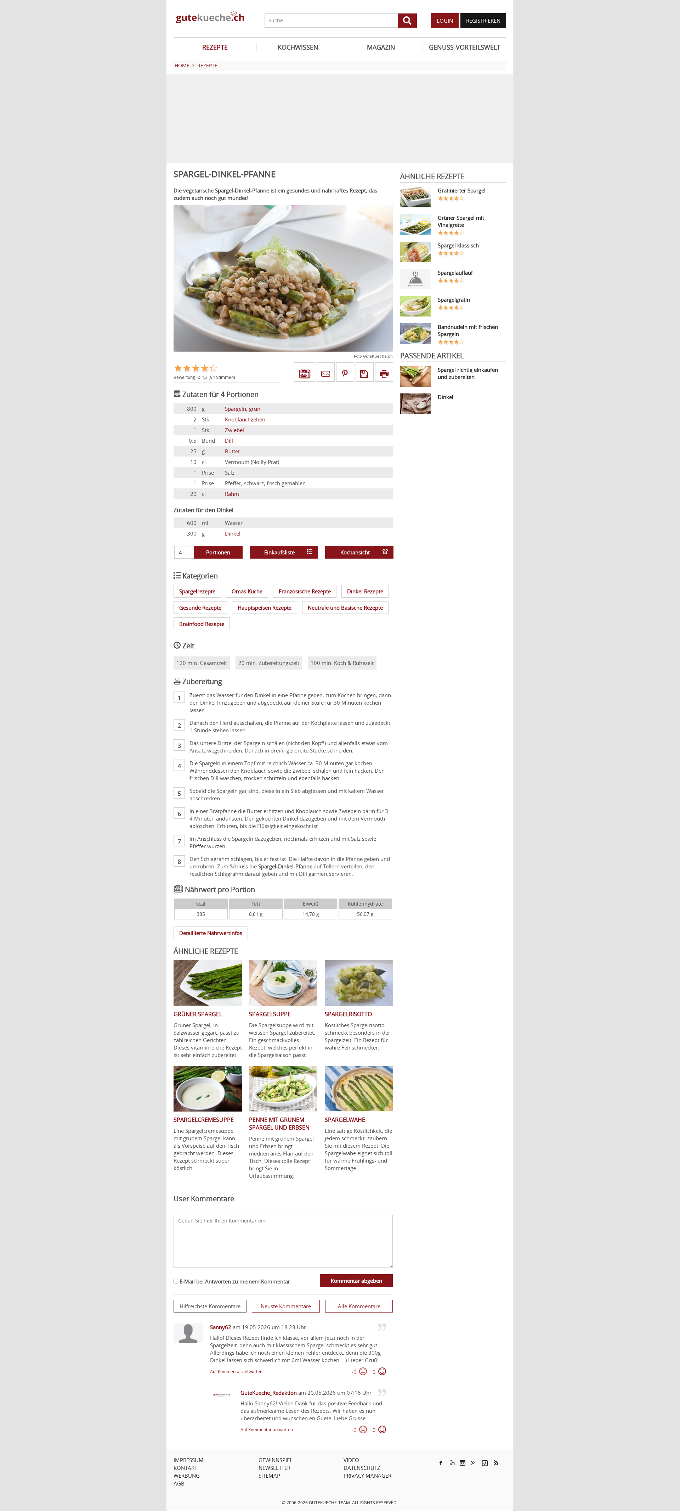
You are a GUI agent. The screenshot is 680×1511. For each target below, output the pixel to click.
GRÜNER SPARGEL (198, 1014)
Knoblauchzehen (245, 419)
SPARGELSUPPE (270, 1014)
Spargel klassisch (458, 245)
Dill (229, 440)
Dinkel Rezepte (365, 591)
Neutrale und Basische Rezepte (345, 607)
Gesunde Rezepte (200, 607)
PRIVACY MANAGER (367, 1475)
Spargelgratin (454, 299)
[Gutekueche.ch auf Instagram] (462, 1463)
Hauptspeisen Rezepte (264, 607)
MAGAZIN (381, 47)
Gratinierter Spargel (462, 190)
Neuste (286, 1306)
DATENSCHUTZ (362, 1467)
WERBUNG (187, 1475)
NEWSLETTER (274, 1467)
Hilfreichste (210, 1306)
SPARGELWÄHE (345, 1120)
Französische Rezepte (305, 591)
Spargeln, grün (242, 408)
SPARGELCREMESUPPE (204, 1120)
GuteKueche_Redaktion (268, 1392)
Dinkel (232, 533)
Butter (232, 451)
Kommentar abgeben (356, 1280)
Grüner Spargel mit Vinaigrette (461, 221)
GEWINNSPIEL (276, 1460)
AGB (179, 1483)
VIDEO (351, 1460)
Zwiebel (234, 429)
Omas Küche (247, 591)
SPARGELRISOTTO (348, 1014)
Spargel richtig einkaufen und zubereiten (468, 373)
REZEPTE (215, 47)
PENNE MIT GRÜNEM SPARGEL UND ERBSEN (279, 1123)
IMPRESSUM (189, 1460)
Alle (359, 1306)
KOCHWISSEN (298, 47)
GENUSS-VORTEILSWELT (464, 47)
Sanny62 (220, 1327)
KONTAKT (185, 1467)
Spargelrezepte (197, 591)
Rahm (232, 493)
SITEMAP (269, 1475)
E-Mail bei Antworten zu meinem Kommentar (234, 1281)
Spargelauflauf (455, 272)
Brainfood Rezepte (201, 623)
